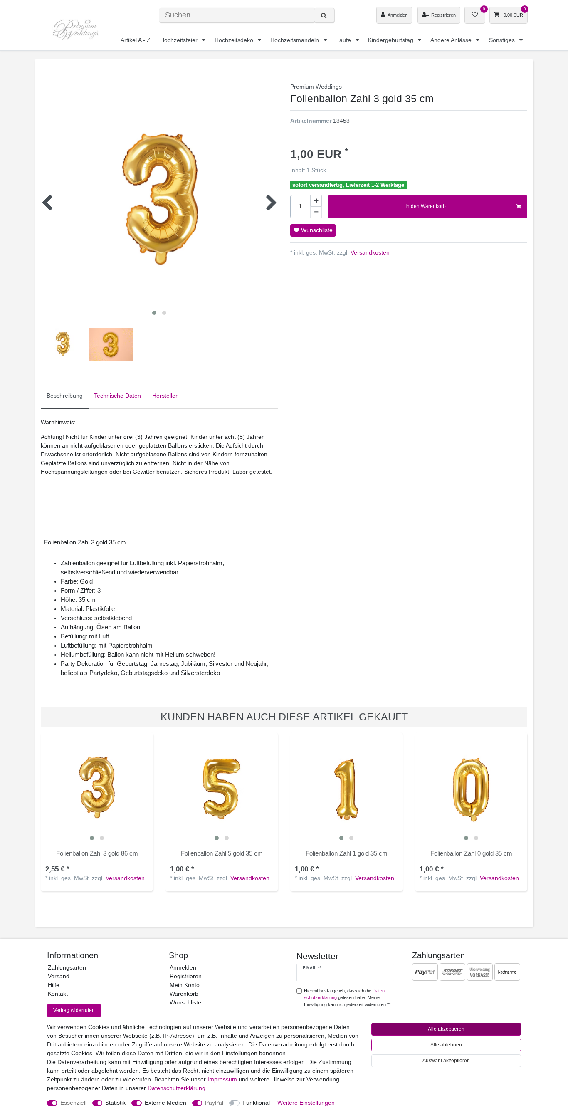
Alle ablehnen (446, 1045)
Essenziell (73, 1102)
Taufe (344, 40)
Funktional (256, 1102)
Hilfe (53, 985)
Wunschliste (316, 230)
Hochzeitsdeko (235, 40)
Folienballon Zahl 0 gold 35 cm (471, 853)
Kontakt (58, 993)
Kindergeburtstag (391, 40)
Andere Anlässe (451, 40)
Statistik (115, 1102)
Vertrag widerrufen (74, 1010)
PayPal (214, 1102)
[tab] (65, 396)
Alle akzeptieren (446, 1029)
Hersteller (165, 395)
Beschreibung (65, 395)
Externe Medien (165, 1102)
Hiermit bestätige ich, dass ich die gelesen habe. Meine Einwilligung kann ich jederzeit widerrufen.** (347, 997)
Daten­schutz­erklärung (176, 1088)
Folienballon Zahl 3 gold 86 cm (97, 853)
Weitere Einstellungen (306, 1102)
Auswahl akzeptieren (446, 1061)
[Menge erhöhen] (316, 201)
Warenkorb (184, 993)
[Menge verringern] (316, 212)
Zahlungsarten (67, 967)
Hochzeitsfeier (179, 40)
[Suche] (324, 15)
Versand (58, 976)
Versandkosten (369, 252)
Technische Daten (117, 395)
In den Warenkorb (425, 206)
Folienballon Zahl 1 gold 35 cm (347, 853)
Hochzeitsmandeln (295, 40)
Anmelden (183, 967)
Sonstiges (502, 40)
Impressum (222, 1079)
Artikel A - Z (136, 40)
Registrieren (186, 976)
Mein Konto (185, 985)
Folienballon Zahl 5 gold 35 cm (222, 853)
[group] (97, 788)
